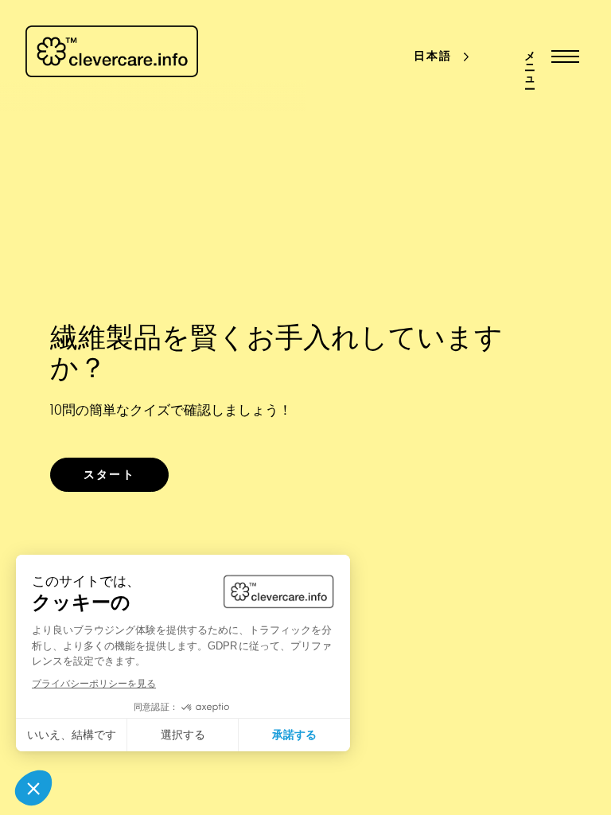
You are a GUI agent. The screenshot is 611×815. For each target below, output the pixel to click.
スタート (109, 476)
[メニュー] (561, 56)
